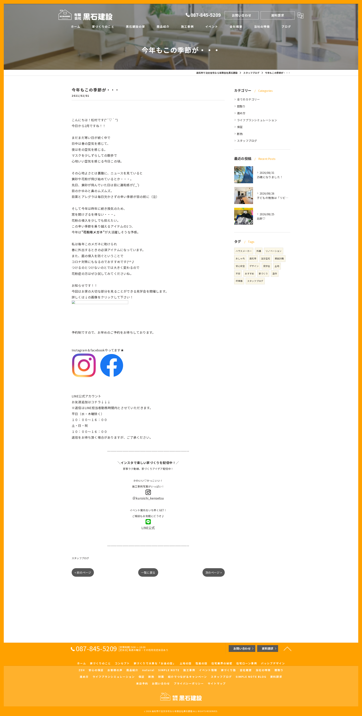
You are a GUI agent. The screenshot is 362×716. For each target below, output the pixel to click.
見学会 (266, 266)
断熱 (240, 134)
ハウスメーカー (244, 250)
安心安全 (240, 266)
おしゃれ (240, 258)
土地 (277, 266)
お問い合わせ (241, 15)
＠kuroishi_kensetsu (148, 498)
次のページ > (213, 572)
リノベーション (273, 250)
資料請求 (277, 15)
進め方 (241, 113)
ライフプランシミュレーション (257, 120)
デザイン (254, 266)
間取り (241, 106)
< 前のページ (82, 572)
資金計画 (279, 258)
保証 (240, 127)
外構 (258, 250)
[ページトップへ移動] (287, 648)
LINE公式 (148, 527)
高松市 (252, 258)
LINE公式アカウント (86, 396)
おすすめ (249, 273)
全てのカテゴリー (248, 99)
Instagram (79, 350)
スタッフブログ (80, 558)
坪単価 (239, 280)
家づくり (263, 273)
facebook (97, 350)
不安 (238, 273)
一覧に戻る (148, 572)
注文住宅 (265, 258)
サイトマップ (217, 683)
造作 (274, 273)
